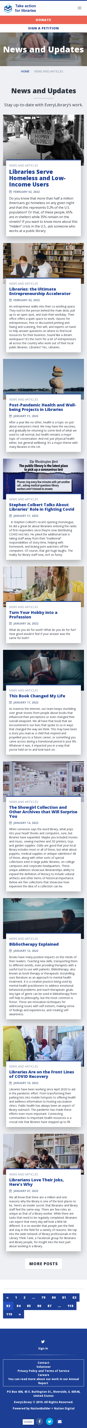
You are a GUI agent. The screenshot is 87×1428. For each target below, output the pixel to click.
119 (9, 1314)
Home (25, 71)
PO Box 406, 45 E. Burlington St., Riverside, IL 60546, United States (43, 1394)
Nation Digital (64, 1408)
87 (49, 1306)
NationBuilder (41, 1408)
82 (74, 1297)
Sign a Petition (43, 28)
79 (43, 1297)
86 (39, 1306)
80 (54, 1297)
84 (18, 1306)
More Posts (43, 1263)
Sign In (43, 1348)
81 (64, 1297)
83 (8, 1306)
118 (70, 1306)
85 (29, 1306)
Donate (43, 20)
